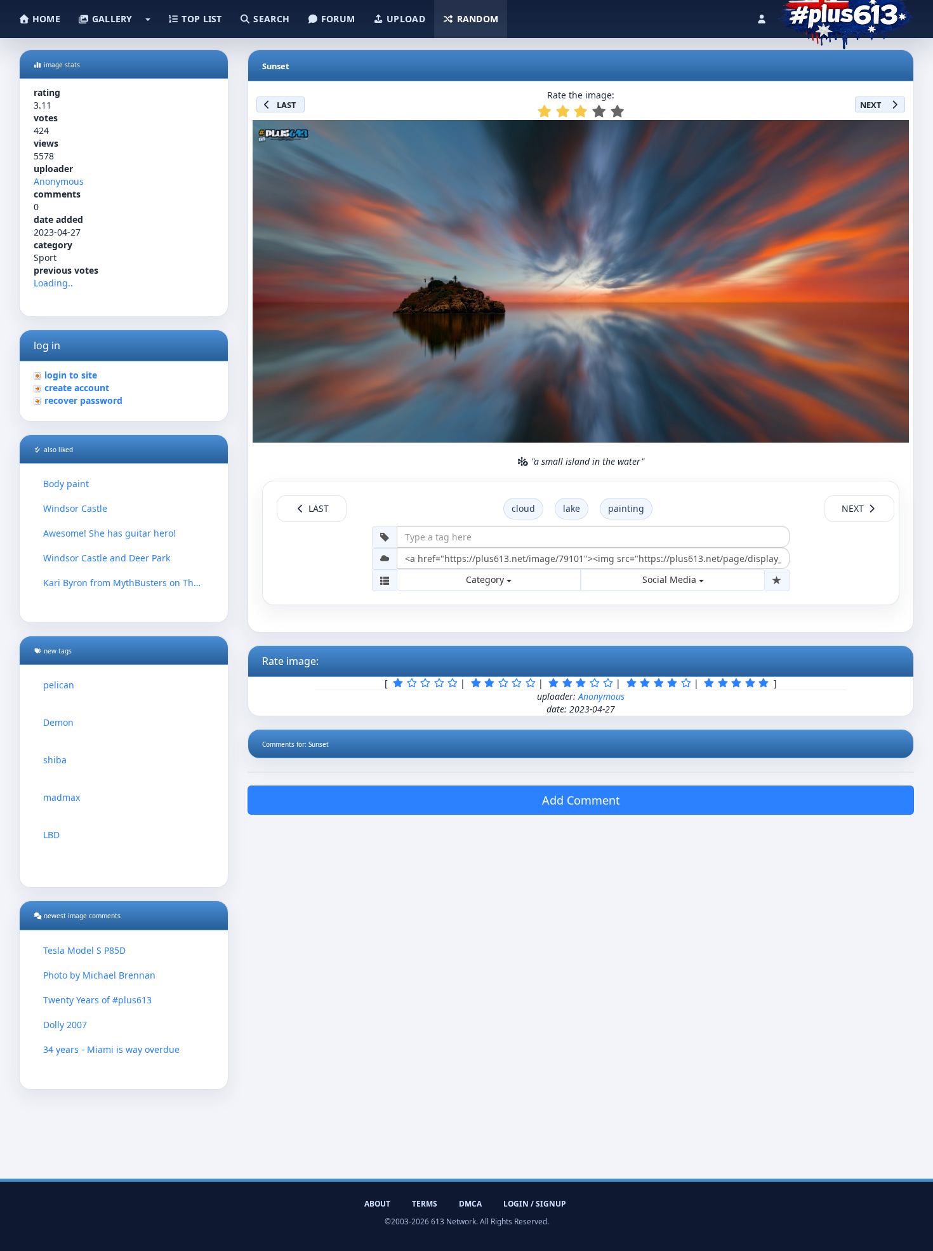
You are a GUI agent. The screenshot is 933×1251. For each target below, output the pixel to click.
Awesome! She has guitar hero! (109, 533)
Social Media (670, 579)
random (476, 19)
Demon (58, 722)
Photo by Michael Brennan (99, 975)
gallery (110, 19)
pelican (58, 685)
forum (337, 19)
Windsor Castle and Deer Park (106, 558)
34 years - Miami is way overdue (111, 1049)
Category (486, 579)
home (45, 19)
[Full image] (893, 133)
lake (571, 508)
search (270, 19)
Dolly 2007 (65, 1025)
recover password (83, 400)
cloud (523, 508)
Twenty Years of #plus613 (97, 1000)
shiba (55, 760)
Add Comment (581, 800)
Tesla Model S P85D (84, 950)
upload (404, 19)
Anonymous (59, 181)
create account (76, 388)
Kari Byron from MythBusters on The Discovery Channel (123, 583)
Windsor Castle (75, 508)
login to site (70, 375)
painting (626, 508)
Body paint (66, 484)
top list (200, 19)
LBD (51, 835)
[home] (845, 16)
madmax (61, 797)
